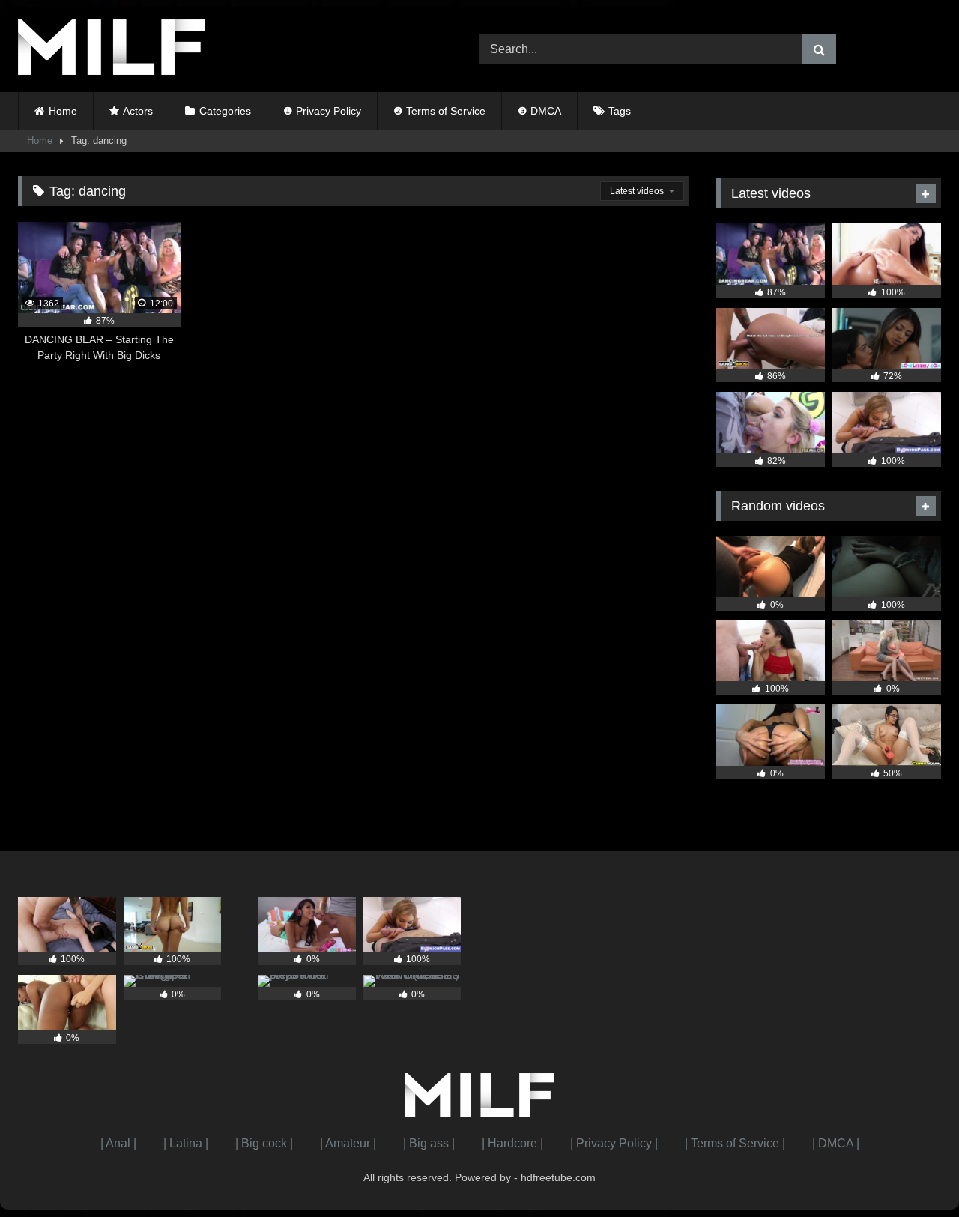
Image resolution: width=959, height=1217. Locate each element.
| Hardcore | (512, 1143)
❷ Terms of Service (439, 111)
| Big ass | (429, 1143)
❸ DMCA (539, 111)
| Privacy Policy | (614, 1143)
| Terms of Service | (735, 1143)
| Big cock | (264, 1143)
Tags (619, 111)
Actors (138, 111)
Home (63, 111)
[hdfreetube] (111, 49)
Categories (225, 111)
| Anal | (118, 1143)
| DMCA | (835, 1143)
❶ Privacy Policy (322, 111)
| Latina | (185, 1143)
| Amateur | (348, 1143)
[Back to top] (912, 1172)
